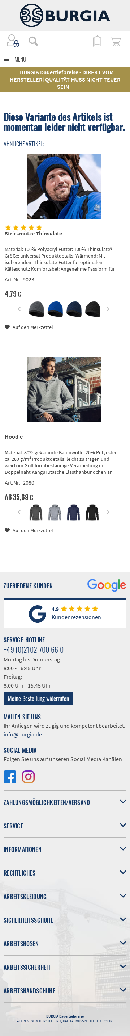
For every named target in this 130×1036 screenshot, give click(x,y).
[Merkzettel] (97, 41)
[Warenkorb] (115, 41)
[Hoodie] (64, 389)
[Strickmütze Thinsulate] (64, 186)
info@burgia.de (23, 734)
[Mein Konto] (13, 41)
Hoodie (14, 436)
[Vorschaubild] (36, 309)
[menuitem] (29, 41)
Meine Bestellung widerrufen (38, 698)
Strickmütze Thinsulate (33, 233)
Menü (20, 59)
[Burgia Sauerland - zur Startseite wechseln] (65, 15)
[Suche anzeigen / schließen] (33, 41)
